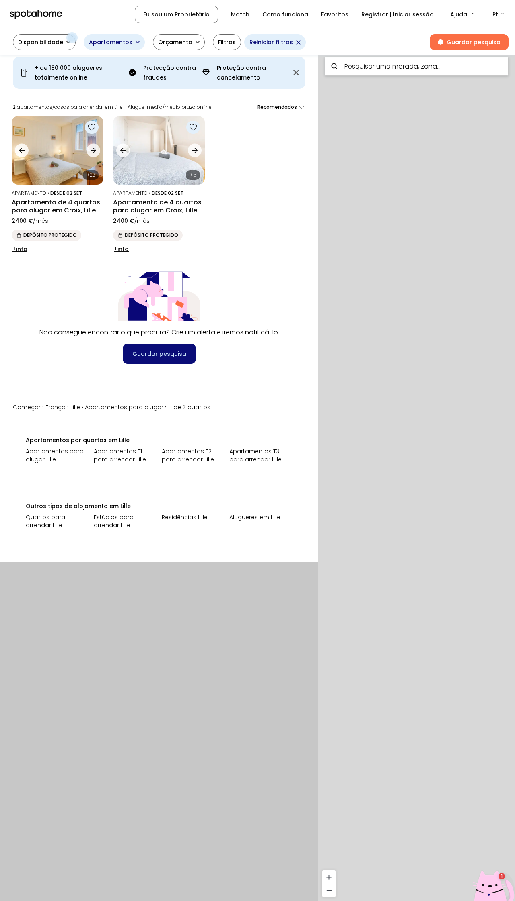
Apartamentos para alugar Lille (55, 455)
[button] (463, 14)
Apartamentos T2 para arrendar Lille (188, 455)
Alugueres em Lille (254, 517)
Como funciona (285, 14)
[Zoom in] (329, 877)
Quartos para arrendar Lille (45, 521)
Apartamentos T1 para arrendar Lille (120, 455)
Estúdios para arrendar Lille (114, 521)
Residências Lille (185, 517)
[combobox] (417, 66)
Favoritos (334, 14)
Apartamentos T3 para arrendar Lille (255, 455)
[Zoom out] (329, 890)
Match (240, 14)
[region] (416, 475)
